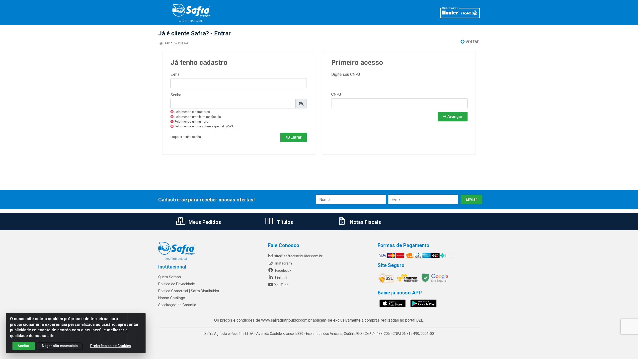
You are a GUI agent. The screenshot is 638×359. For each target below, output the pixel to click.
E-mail (175, 74)
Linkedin (281, 277)
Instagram (283, 263)
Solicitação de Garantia (177, 305)
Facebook (282, 270)
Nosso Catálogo (171, 298)
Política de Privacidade (176, 284)
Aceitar (23, 346)
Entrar (296, 137)
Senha (175, 94)
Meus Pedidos (204, 222)
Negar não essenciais (60, 346)
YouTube (281, 285)
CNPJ (336, 94)
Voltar (472, 41)
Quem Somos (169, 277)
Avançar (454, 116)
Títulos (284, 222)
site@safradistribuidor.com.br (298, 256)
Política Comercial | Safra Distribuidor (188, 291)
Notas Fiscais (365, 222)
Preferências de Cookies (110, 346)
